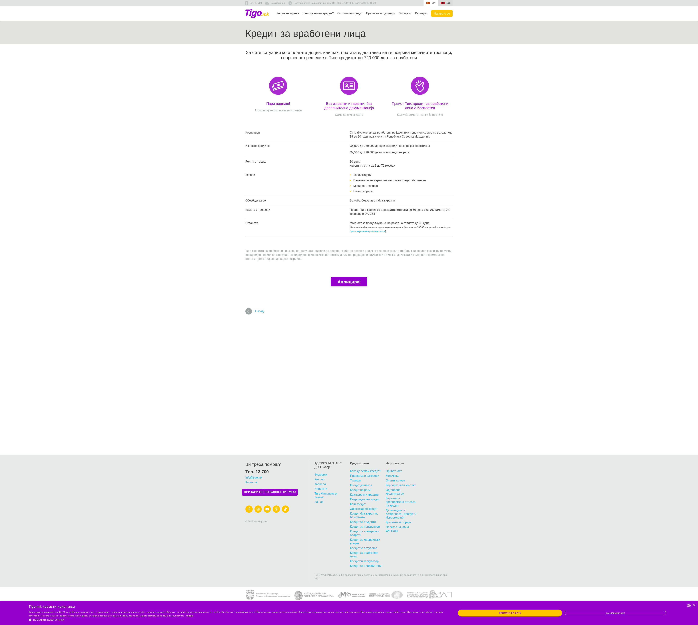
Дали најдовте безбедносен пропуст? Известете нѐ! (401, 514)
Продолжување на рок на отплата (367, 231)
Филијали (405, 13)
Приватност (394, 471)
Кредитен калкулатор (364, 561)
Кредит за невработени (366, 565)
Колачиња (392, 475)
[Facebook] (249, 509)
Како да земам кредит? (318, 13)
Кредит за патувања (363, 548)
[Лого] (257, 13)
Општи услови (395, 480)
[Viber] (276, 509)
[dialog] (349, 613)
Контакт (319, 479)
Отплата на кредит (349, 13)
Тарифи (355, 480)
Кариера (421, 13)
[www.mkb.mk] (351, 595)
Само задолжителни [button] (615, 613)
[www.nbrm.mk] (314, 595)
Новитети (320, 488)
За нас (318, 501)
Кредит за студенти (363, 521)
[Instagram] (258, 509)
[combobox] (689, 605)
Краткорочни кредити (364, 494)
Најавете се (442, 13)
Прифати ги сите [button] (510, 612)
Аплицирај (349, 281)
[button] (236, 620)
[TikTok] (285, 509)
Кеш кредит (358, 504)
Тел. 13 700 (255, 3)
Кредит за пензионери (365, 526)
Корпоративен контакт (401, 485)
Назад (259, 311)
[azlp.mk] (429, 595)
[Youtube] (267, 509)
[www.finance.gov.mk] (386, 595)
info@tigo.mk (278, 3)
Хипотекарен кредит (364, 508)
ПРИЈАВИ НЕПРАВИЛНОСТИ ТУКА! (270, 492)
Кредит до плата (361, 485)
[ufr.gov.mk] (268, 595)
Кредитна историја (398, 522)
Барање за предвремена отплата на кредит (401, 502)
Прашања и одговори (380, 13)
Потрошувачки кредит (365, 499)
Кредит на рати (360, 489)
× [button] (694, 605)
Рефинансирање (287, 13)
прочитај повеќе (184, 615)
